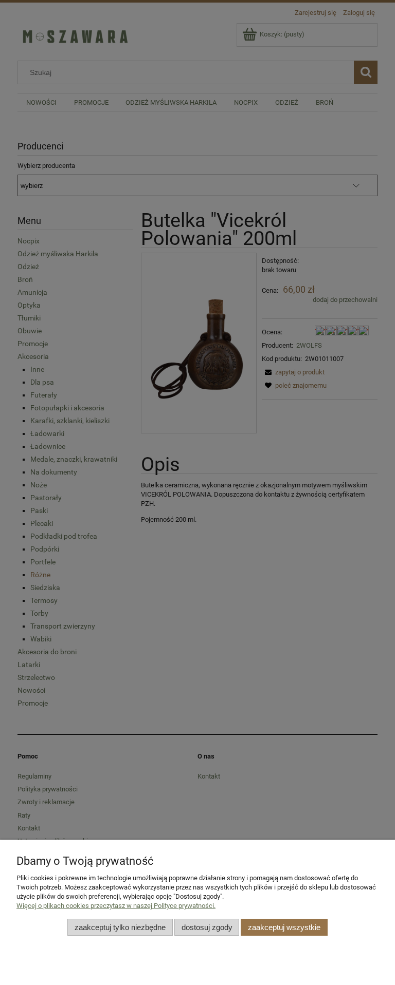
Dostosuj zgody (207, 927)
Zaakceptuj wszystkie (284, 927)
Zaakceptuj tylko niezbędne (120, 927)
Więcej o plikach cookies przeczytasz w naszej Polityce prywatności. (116, 906)
